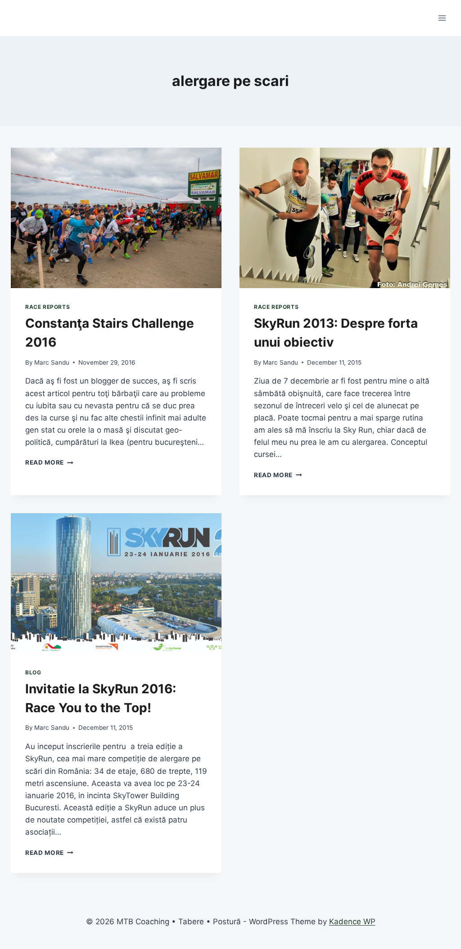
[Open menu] (442, 18)
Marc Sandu (51, 362)
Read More (49, 462)
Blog (33, 672)
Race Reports (47, 306)
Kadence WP (352, 921)
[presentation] (116, 218)
